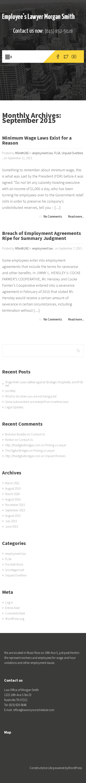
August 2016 (12, 499)
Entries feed (12, 608)
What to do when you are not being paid (30, 396)
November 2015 (15, 505)
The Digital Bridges (17, 451)
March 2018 (12, 494)
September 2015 (15, 510)
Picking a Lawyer (55, 445)
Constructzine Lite (41, 768)
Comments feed (15, 613)
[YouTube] (74, 56)
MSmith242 (22, 153)
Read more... (76, 216)
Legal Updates (14, 407)
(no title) (10, 391)
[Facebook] (58, 56)
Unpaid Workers (55, 456)
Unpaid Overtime (72, 153)
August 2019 (12, 488)
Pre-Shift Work (14, 564)
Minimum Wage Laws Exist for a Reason (37, 140)
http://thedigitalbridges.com (22, 445)
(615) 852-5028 (59, 31)
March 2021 (12, 483)
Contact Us (38, 434)
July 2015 (11, 521)
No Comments (52, 216)
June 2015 (11, 526)
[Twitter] (66, 56)
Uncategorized (14, 570)
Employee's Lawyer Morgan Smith (38, 17)
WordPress (75, 768)
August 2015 (12, 516)
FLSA (57, 153)
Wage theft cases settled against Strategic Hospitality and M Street (44, 383)
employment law (42, 153)
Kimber (9, 440)
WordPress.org (14, 619)
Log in (9, 602)
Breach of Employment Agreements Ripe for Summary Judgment (41, 236)
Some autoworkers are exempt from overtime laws (36, 402)
